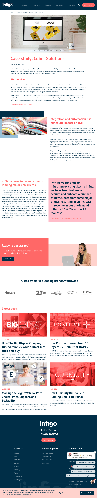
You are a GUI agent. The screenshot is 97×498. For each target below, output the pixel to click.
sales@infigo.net (77, 484)
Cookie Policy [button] (26, 495)
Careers (17, 460)
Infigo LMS (45, 463)
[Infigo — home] (48, 424)
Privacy (16, 466)
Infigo (12, 13)
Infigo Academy (47, 460)
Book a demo (88, 5)
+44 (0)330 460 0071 (79, 481)
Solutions (24, 5)
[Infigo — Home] (7, 5)
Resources (72, 5)
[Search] (79, 5)
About (16, 453)
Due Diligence (18, 480)
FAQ (15, 456)
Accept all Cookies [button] (87, 493)
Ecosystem (36, 5)
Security (17, 470)
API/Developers (47, 456)
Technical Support (48, 453)
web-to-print (28, 105)
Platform (48, 5)
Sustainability (18, 476)
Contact (17, 463)
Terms (16, 473)
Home (15, 5)
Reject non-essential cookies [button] (68, 493)
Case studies (20, 13)
